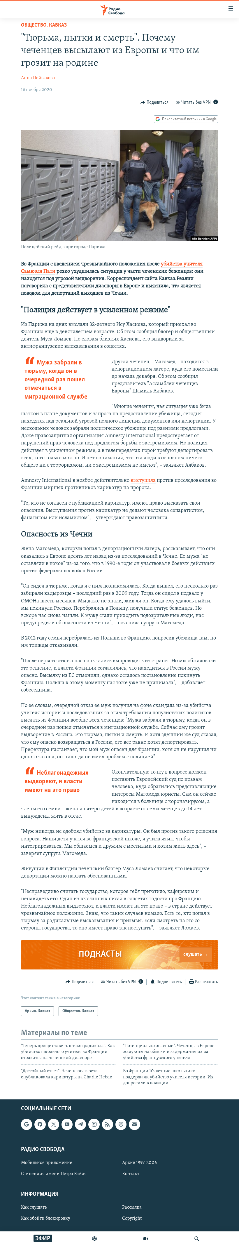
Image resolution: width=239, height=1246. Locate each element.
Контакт (130, 1174)
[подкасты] (94, 1238)
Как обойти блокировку (45, 1219)
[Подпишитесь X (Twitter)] (53, 1124)
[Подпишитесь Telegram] (80, 1124)
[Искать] (196, 1238)
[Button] (154, 102)
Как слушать (34, 1207)
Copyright (132, 1219)
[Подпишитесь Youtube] (67, 1124)
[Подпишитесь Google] (26, 1124)
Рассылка (132, 1207)
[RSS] (107, 1124)
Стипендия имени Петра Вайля (54, 1174)
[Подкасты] (120, 1124)
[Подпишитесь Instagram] (93, 1124)
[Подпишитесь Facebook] (39, 1124)
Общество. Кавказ (44, 25)
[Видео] (145, 1238)
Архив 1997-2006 (139, 1162)
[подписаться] (134, 1124)
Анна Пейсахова (38, 78)
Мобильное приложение (46, 1162)
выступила (143, 480)
